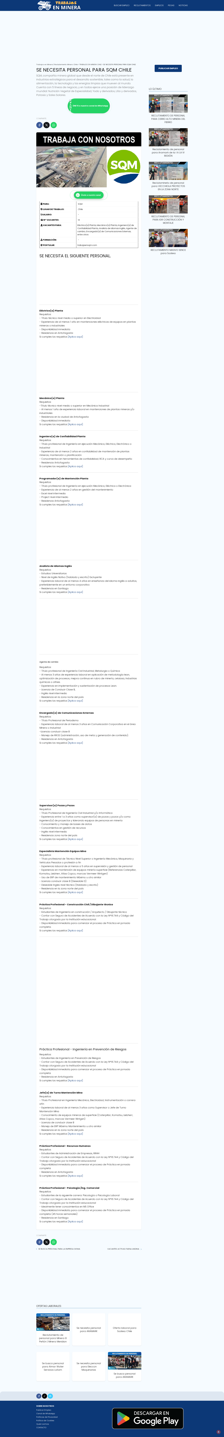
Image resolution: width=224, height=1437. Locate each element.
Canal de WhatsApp (45, 1413)
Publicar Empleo (43, 1410)
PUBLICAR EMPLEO (168, 68)
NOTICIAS (183, 5)
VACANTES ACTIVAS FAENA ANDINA (123, 1248)
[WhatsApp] (54, 125)
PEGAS (171, 5)
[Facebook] (39, 125)
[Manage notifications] (218, 1432)
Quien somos (42, 1424)
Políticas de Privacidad (47, 1417)
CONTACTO (41, 1427)
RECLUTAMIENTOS (142, 5)
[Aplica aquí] (75, 336)
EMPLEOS (159, 5)
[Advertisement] (112, 36)
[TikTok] (44, 1396)
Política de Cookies (45, 1420)
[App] (50, 1396)
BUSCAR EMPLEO (122, 5)
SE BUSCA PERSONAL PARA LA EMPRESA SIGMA (59, 1248)
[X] (46, 125)
